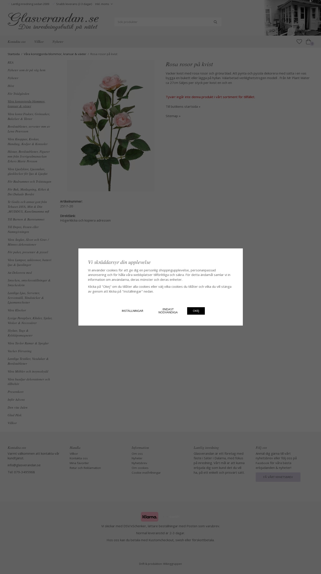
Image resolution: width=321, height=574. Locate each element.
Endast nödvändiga (168, 310)
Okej (196, 311)
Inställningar (132, 311)
